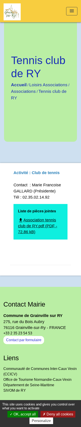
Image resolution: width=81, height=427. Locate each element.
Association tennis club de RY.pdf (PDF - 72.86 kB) (37, 226)
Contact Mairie (24, 304)
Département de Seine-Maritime (28, 385)
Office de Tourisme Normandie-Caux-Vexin (37, 379)
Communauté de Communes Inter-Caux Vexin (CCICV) (40, 371)
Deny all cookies (59, 414)
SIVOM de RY (14, 390)
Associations (23, 91)
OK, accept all (24, 414)
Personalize (41, 421)
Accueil (19, 84)
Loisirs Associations (48, 84)
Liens (11, 358)
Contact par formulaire (23, 340)
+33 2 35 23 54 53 (17, 333)
